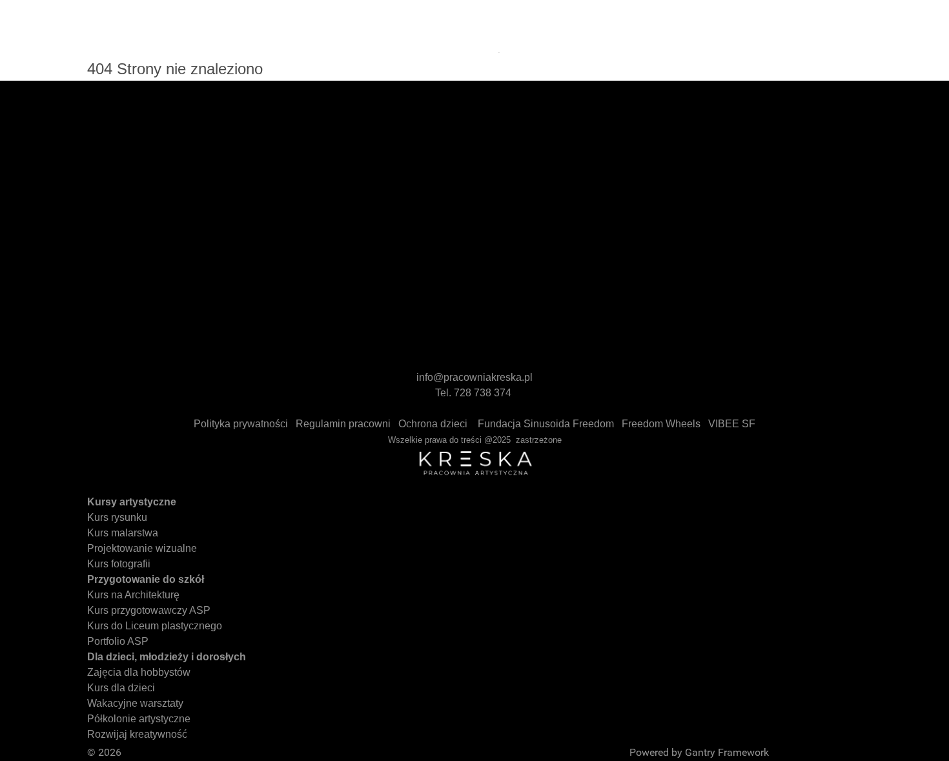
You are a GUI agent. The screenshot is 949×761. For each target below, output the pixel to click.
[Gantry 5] (203, 26)
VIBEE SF (731, 423)
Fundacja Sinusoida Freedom (546, 423)
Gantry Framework (727, 752)
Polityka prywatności (241, 423)
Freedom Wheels (661, 423)
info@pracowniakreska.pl (474, 377)
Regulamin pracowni (343, 423)
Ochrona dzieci (432, 423)
